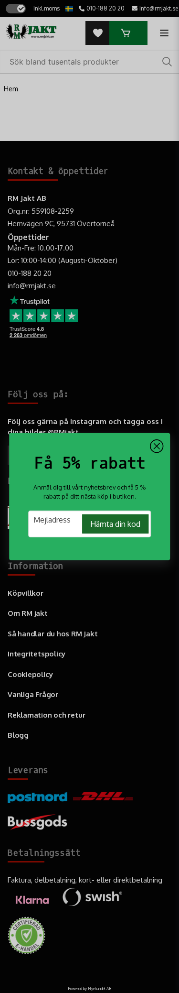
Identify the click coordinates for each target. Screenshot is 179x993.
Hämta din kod (115, 524)
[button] (156, 446)
